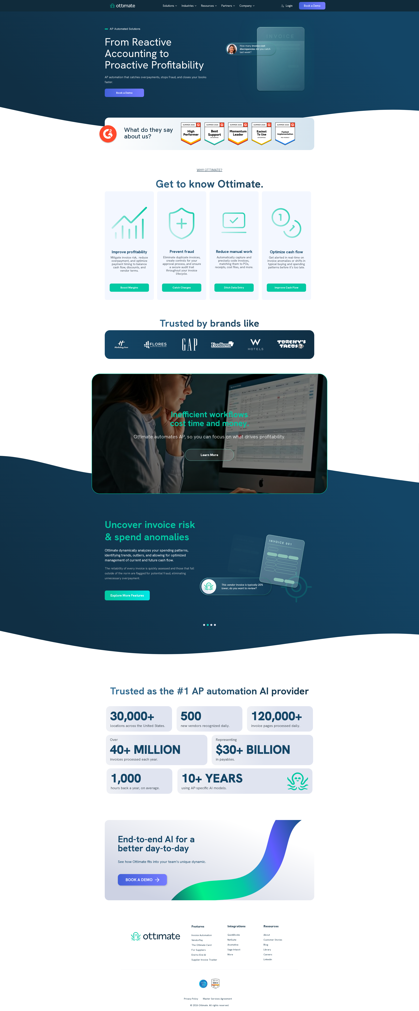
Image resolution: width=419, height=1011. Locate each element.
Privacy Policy (191, 998)
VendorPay (197, 940)
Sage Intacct (234, 949)
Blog (266, 944)
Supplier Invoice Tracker (204, 959)
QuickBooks (234, 934)
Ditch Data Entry (234, 287)
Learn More (209, 455)
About (267, 934)
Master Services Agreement (217, 998)
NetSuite (232, 939)
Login (289, 6)
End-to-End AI (198, 954)
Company (245, 6)
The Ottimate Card (201, 945)
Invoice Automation (201, 935)
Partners (226, 6)
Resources (207, 6)
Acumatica (233, 944)
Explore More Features (127, 590)
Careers (268, 954)
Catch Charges (182, 287)
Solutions (168, 6)
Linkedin (268, 959)
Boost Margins (129, 287)
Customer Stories (273, 939)
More (230, 954)
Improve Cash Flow (286, 287)
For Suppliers (198, 949)
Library (267, 949)
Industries (188, 6)
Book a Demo (124, 93)
